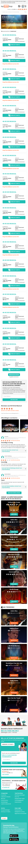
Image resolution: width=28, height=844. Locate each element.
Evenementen (4, 800)
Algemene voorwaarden (20, 813)
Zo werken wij (5, 787)
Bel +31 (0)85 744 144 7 (10, 731)
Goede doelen (18, 802)
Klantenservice (18, 810)
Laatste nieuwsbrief (6, 804)
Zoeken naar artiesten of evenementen (10, 12)
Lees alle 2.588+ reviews (18, 21)
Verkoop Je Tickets (5, 811)
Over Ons (17, 797)
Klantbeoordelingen (20, 795)
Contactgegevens (19, 800)
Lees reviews (5, 774)
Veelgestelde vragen (20, 798)
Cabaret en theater (5, 797)
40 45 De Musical (8, 18)
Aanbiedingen (4, 802)
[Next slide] (24, 426)
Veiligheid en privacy (20, 811)
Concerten (3, 795)
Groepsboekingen (5, 810)
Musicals (3, 798)
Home (3, 18)
